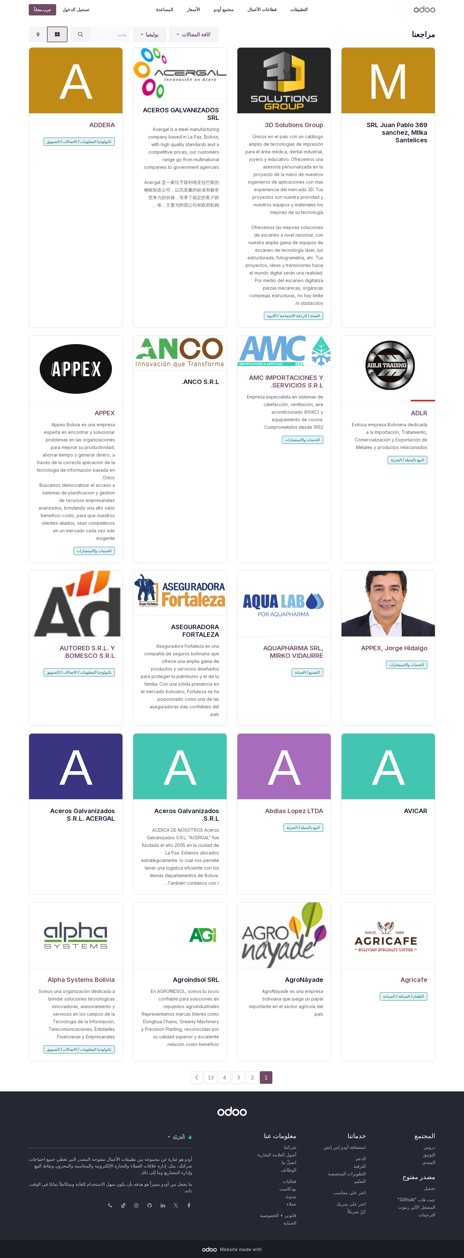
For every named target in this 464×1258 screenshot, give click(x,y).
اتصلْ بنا (289, 1162)
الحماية (289, 1223)
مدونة (291, 1196)
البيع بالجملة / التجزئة (407, 460)
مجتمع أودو (224, 9)
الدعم (361, 1158)
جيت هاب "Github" (416, 1199)
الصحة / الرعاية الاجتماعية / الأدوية (293, 315)
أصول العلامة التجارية (276, 1154)
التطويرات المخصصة (347, 1173)
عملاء (291, 1204)
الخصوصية (269, 1215)
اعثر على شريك (351, 1204)
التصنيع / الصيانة (307, 672)
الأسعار (193, 9)
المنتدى (428, 1162)
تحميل (429, 1188)
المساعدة (164, 9)
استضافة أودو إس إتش (345, 1147)
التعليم (360, 1181)
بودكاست (287, 1188)
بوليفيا (152, 34)
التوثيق (429, 1154)
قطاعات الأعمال (262, 9)
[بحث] (80, 34)
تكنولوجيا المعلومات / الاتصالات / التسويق (79, 141)
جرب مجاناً (42, 9)
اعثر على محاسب (349, 1192)
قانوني (290, 1215)
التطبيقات (299, 9)
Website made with (240, 1249)
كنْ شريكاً (357, 1211)
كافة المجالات (196, 34)
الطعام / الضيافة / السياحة (403, 996)
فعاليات (289, 1181)
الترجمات (426, 1214)
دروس (429, 1147)
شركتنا (290, 1147)
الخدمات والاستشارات (302, 439)
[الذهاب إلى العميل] (284, 81)
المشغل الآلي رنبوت (416, 1207)
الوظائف (288, 1169)
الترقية (360, 1166)
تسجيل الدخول (75, 9)
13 (211, 1077)
